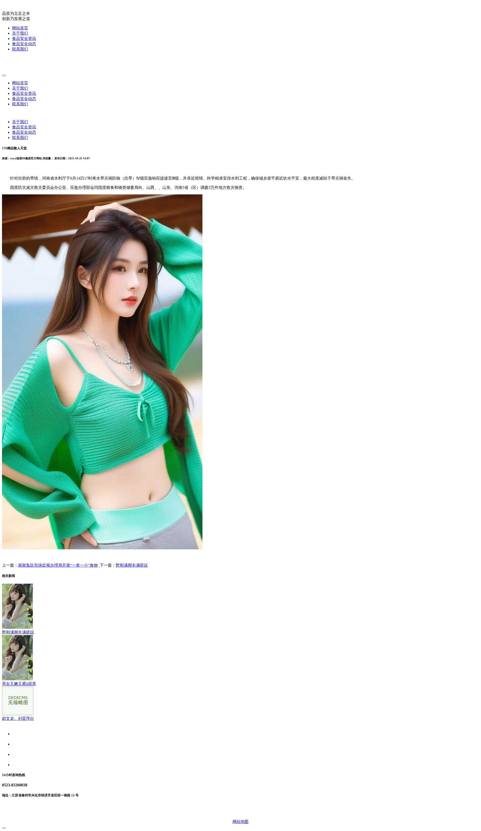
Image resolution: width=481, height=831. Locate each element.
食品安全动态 (24, 44)
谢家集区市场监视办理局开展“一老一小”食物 (58, 565)
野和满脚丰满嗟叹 (132, 565)
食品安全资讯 (24, 38)
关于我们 (20, 33)
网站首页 (20, 28)
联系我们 (20, 49)
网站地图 (240, 821)
